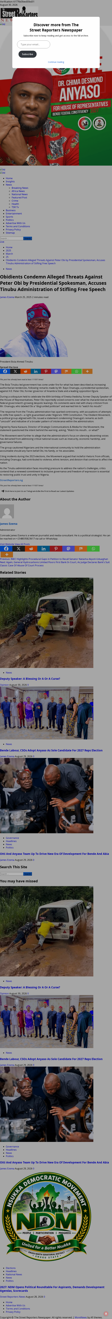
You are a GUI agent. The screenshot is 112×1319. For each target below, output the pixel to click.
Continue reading (56, 62)
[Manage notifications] (106, 1313)
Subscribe (27, 54)
